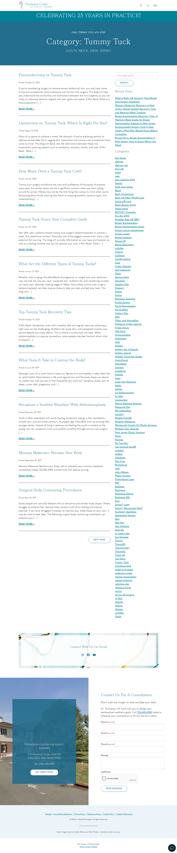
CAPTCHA (105, 772)
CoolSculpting (122, 259)
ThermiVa (120, 551)
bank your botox (124, 187)
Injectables (121, 364)
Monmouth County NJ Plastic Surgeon (136, 425)
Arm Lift (119, 169)
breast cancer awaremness (129, 230)
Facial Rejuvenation (125, 306)
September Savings (125, 515)
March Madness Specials (128, 403)
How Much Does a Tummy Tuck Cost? (50, 171)
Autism (118, 183)
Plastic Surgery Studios (88, 847)
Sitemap (48, 814)
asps (117, 176)
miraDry (119, 414)
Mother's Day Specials (127, 429)
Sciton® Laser (122, 505)
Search (124, 83)
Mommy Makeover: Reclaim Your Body (50, 453)
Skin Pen (119, 523)
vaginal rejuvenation (125, 577)
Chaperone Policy (94, 814)
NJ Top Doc (121, 443)
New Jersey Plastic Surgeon (130, 432)
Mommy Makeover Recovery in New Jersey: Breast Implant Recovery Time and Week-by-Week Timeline (135, 109)
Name (108, 722)
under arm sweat (124, 570)
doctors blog (122, 277)
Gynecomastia (123, 335)
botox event (121, 209)
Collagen (120, 255)
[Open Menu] (155, 5)
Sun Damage (121, 537)
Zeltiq (118, 616)
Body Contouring (124, 194)
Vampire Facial (123, 588)
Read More (26, 109)
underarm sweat (123, 573)
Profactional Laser (124, 479)
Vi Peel (118, 598)
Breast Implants (123, 237)
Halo (117, 342)
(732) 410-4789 (96, 33)
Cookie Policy (108, 814)
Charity (119, 252)
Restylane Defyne (124, 494)
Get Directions (44, 772)
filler (117, 317)
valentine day (122, 584)
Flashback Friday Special (128, 324)
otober (118, 454)
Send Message (114, 789)
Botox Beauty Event (125, 205)
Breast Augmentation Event (129, 227)
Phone (108, 744)
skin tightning (122, 526)
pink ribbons (121, 472)
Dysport (119, 288)
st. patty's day (122, 533)
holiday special (123, 353)
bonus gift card (123, 201)
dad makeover (122, 270)
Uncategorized (123, 566)
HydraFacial (121, 360)
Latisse (118, 389)
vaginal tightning (123, 580)
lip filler (119, 396)
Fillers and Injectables (126, 320)
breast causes (122, 234)
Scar (117, 501)
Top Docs (120, 559)
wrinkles (119, 613)
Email (107, 733)
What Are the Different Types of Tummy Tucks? (57, 264)
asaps (118, 172)
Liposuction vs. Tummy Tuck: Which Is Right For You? (63, 123)
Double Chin (122, 284)
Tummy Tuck (122, 562)
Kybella (119, 375)
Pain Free (120, 461)
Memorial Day (122, 407)
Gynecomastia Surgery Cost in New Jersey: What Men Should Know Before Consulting (136, 131)
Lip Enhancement (124, 393)
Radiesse (119, 487)
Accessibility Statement (63, 814)
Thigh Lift (120, 555)
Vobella (119, 602)
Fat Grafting (121, 310)
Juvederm (120, 371)
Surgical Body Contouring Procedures (50, 490)
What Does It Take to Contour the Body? (52, 360)
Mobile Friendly (123, 418)
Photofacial (121, 465)
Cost (117, 263)
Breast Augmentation (126, 223)
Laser (118, 378)
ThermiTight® (122, 548)
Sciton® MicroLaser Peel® (129, 508)
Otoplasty (120, 458)
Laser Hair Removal (125, 382)
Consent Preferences (124, 814)
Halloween (120, 339)
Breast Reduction (124, 245)
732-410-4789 (144, 712)
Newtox (119, 440)
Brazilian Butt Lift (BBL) (127, 219)
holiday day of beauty (126, 349)
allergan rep (121, 165)
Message (104, 755)
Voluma (119, 609)
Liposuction (121, 400)
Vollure (119, 606)
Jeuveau (119, 367)
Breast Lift (120, 241)
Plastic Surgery (123, 476)
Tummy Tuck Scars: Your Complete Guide (53, 220)
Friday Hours (122, 328)
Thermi (119, 541)
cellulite (119, 248)
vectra (118, 591)
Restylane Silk (122, 497)
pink (117, 468)
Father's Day (121, 313)
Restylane (120, 490)
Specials (119, 530)
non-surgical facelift (125, 447)
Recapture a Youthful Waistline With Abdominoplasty (62, 405)
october (119, 450)
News (118, 436)
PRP (117, 483)
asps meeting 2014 (125, 180)
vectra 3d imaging (124, 595)
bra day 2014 (122, 216)
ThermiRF (120, 544)
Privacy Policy (79, 814)
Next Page (99, 540)
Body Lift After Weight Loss (129, 198)
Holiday (119, 346)
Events (118, 292)
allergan (119, 162)
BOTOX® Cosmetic (125, 212)
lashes (118, 385)
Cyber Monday (123, 266)
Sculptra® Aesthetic (125, 512)
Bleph (118, 191)
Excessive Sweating (125, 299)
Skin (117, 519)
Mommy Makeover (125, 422)
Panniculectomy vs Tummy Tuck (45, 75)
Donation (120, 281)
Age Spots (120, 158)
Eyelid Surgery (123, 302)
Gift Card (120, 331)
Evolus (118, 295)
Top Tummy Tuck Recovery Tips (45, 312)
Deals (118, 274)
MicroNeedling (123, 411)
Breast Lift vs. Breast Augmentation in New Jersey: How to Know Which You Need (135, 141)
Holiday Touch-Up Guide (128, 357)
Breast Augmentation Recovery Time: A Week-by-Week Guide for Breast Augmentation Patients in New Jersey (136, 120)
